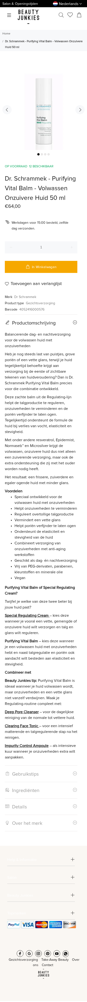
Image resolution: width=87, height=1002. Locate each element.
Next (80, 109)
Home (6, 33)
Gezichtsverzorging (40, 303)
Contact (47, 965)
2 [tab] (42, 154)
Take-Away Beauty (55, 959)
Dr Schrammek (25, 297)
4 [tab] (48, 154)
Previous (7, 109)
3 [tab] (45, 154)
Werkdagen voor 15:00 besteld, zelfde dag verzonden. (40, 225)
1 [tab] (38, 154)
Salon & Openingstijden (20, 4)
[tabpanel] (43, 106)
